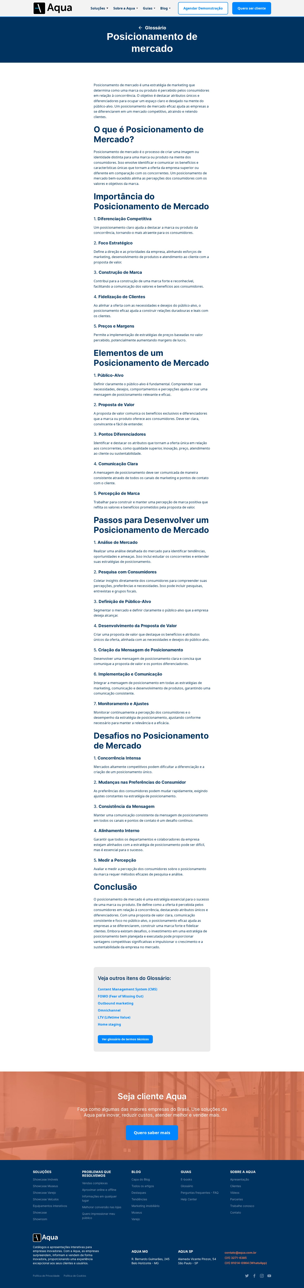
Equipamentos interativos (50, 1206)
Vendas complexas (95, 1183)
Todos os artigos (143, 1186)
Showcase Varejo (44, 1192)
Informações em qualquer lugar (99, 1198)
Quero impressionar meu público (98, 1216)
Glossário (187, 1186)
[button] (99, 8)
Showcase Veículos (46, 1199)
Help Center (189, 1199)
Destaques (139, 1192)
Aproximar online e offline (99, 1189)
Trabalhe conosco (242, 1206)
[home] (52, 8)
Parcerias (236, 1199)
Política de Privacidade (46, 1275)
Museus (137, 1212)
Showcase (40, 1212)
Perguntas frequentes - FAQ (200, 1192)
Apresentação (239, 1179)
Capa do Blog (141, 1179)
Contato (235, 1212)
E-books (186, 1179)
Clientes (235, 1186)
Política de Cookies (75, 1275)
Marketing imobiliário (145, 1206)
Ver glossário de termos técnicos (125, 1039)
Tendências (139, 1199)
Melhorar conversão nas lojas (101, 1207)
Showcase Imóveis (45, 1179)
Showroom (40, 1219)
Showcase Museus (45, 1186)
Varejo (136, 1219)
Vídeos (234, 1192)
